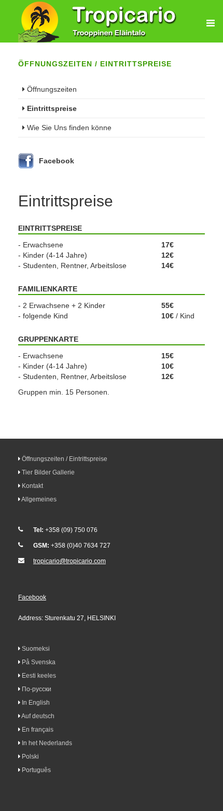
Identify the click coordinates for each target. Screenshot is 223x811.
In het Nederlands (47, 743)
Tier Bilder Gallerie (48, 472)
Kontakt (32, 486)
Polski (30, 756)
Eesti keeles (39, 675)
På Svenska (38, 662)
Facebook (56, 161)
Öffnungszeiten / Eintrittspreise (64, 459)
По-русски (36, 689)
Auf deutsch (37, 716)
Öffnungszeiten (52, 89)
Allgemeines (39, 499)
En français (37, 729)
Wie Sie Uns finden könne (69, 127)
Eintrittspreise (52, 108)
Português (36, 770)
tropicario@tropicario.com (69, 561)
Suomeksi (36, 648)
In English (36, 702)
